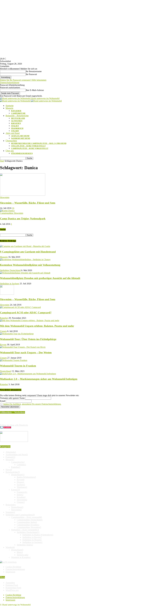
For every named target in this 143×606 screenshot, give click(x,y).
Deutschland (18, 118)
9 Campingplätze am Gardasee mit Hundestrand (28, 251)
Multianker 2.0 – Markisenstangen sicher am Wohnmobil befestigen (38, 378)
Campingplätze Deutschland (30, 520)
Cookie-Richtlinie (13, 567)
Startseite (10, 105)
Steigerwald (22, 555)
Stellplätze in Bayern (32, 537)
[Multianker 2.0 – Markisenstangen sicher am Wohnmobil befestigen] (28, 373)
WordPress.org (12, 590)
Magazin (9, 108)
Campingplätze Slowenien (11, 213)
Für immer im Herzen (22, 153)
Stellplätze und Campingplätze (20, 515)
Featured (10, 457)
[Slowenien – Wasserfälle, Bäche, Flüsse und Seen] (22, 195)
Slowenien (16, 121)
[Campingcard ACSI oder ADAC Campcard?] (20, 307)
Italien (15, 126)
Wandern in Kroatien (21, 557)
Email (2, 401)
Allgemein (11, 452)
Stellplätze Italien (25, 545)
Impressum (10, 572)
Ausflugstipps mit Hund (17, 454)
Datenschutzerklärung (9, 82)
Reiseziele (11, 505)
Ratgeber (16, 111)
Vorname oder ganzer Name (12, 398)
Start (2, 161)
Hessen (20, 482)
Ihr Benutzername (34, 71)
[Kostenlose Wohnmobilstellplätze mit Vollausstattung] (25, 259)
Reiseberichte (13, 472)
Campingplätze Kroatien (28, 525)
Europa (15, 489)
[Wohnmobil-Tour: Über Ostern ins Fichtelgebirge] (17, 334)
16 (13, 208)
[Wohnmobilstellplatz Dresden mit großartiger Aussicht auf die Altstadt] (25, 273)
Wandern (10, 547)
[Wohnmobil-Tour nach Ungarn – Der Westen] (23, 347)
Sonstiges (10, 512)
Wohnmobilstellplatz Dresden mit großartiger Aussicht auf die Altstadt (40, 278)
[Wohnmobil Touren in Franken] (13, 360)
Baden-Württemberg (26, 477)
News (9, 469)
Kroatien (16, 123)
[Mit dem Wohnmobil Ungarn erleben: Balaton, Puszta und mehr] (29, 320)
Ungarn (15, 131)
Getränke (21, 464)
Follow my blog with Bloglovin (14, 425)
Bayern (3, 344)
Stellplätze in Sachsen (9, 283)
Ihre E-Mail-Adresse (35, 90)
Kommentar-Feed (13, 588)
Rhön (20, 552)
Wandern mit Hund (20, 138)
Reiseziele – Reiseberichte (17, 115)
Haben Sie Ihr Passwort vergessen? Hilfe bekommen (23, 80)
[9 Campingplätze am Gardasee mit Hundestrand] (25, 246)
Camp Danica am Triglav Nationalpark (23, 218)
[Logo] (15, 101)
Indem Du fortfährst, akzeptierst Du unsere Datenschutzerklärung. (32, 404)
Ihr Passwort (31, 74)
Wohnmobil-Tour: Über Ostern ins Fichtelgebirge (28, 339)
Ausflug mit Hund (20, 136)
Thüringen (22, 487)
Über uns (10, 151)
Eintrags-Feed (12, 585)
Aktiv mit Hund (13, 133)
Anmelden (10, 582)
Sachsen (21, 484)
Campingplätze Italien (27, 522)
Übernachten (11, 141)
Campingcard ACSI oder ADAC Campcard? (26, 312)
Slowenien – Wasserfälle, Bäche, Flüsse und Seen (27, 202)
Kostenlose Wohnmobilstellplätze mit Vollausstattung (30, 264)
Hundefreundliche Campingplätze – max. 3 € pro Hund (38, 143)
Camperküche (18, 113)
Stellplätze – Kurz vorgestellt (28, 146)
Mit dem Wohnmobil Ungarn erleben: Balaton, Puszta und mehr (37, 325)
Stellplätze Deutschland (10, 270)
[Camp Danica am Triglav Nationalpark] (7, 210)
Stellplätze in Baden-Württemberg (37, 535)
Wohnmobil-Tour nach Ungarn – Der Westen (26, 352)
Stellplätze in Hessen (32, 540)
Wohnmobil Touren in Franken (18, 365)
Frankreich (17, 128)
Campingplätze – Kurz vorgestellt (29, 148)
